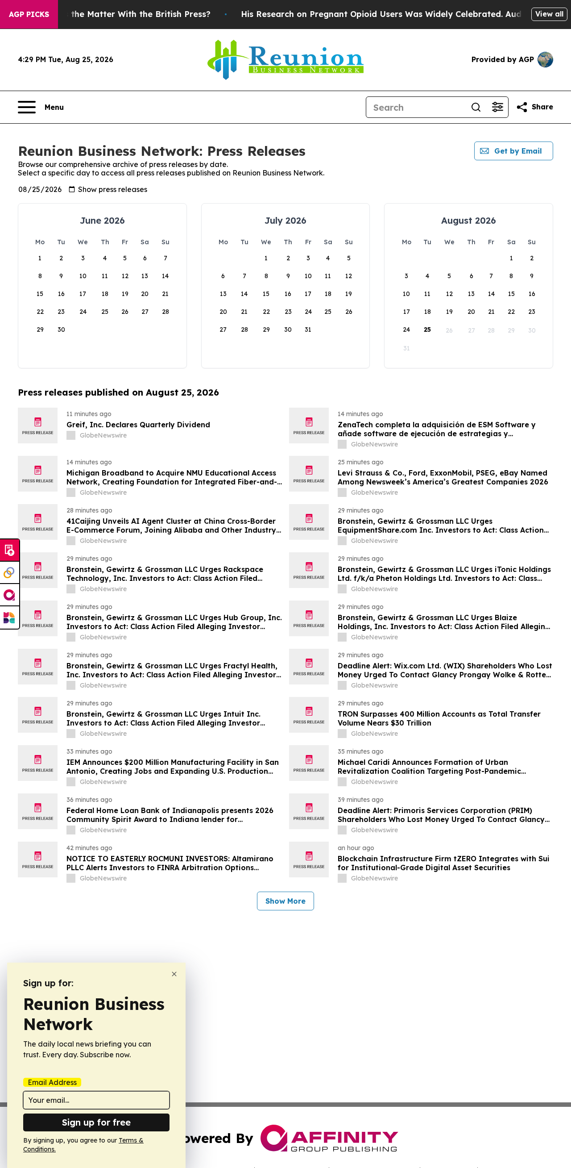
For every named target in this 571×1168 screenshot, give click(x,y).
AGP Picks (29, 14)
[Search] (476, 107)
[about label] (70, 435)
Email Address (52, 1082)
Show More (285, 901)
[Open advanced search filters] (497, 107)
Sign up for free (96, 1122)
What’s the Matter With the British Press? (125, 14)
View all (549, 13)
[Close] (174, 974)
